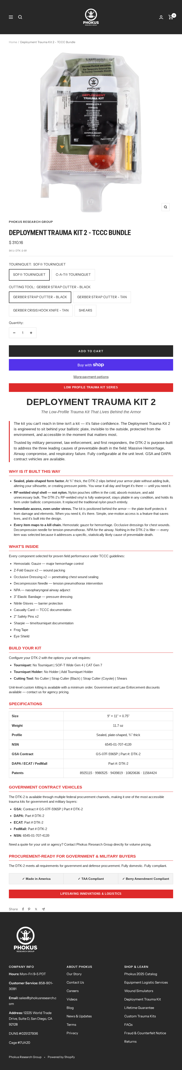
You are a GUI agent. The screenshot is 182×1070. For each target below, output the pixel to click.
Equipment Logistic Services (146, 982)
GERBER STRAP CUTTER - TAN (102, 297)
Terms (71, 1024)
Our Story (74, 974)
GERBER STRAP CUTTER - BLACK (40, 297)
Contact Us (75, 982)
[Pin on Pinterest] (29, 909)
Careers (73, 991)
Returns (130, 1041)
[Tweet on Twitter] (36, 909)
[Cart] (170, 17)
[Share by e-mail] (43, 909)
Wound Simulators (138, 991)
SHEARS (85, 310)
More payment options (91, 377)
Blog (70, 1008)
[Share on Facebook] (23, 909)
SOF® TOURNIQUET (29, 274)
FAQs (128, 1024)
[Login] (161, 17)
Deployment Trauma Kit (142, 999)
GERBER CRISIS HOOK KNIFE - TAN (41, 310)
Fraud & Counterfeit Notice (145, 1033)
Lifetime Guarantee (139, 1008)
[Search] (20, 17)
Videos (72, 999)
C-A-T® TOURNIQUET (73, 274)
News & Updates (79, 1016)
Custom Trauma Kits (140, 1016)
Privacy (72, 1033)
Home (13, 42)
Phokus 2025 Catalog (140, 974)
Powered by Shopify (61, 1057)
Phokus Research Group (31, 222)
